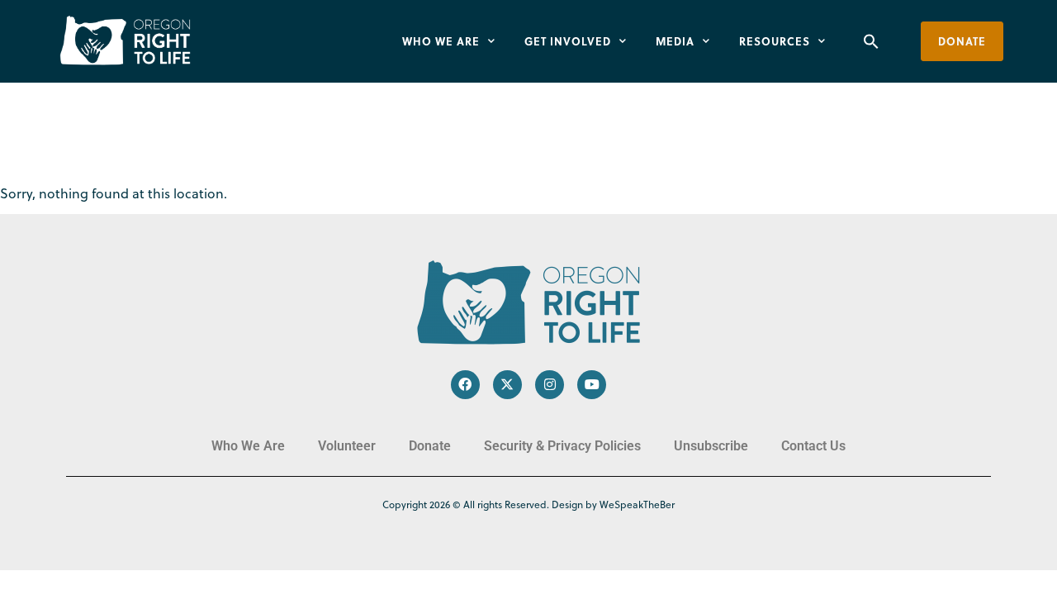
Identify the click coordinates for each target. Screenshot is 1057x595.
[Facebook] (465, 384)
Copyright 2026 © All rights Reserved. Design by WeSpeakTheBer (528, 504)
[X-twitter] (507, 384)
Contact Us (813, 446)
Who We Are (441, 41)
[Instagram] (549, 384)
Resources (774, 41)
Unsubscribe (711, 446)
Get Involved (567, 41)
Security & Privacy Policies (562, 446)
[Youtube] (591, 384)
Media (675, 41)
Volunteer (347, 446)
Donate (430, 446)
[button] (871, 41)
